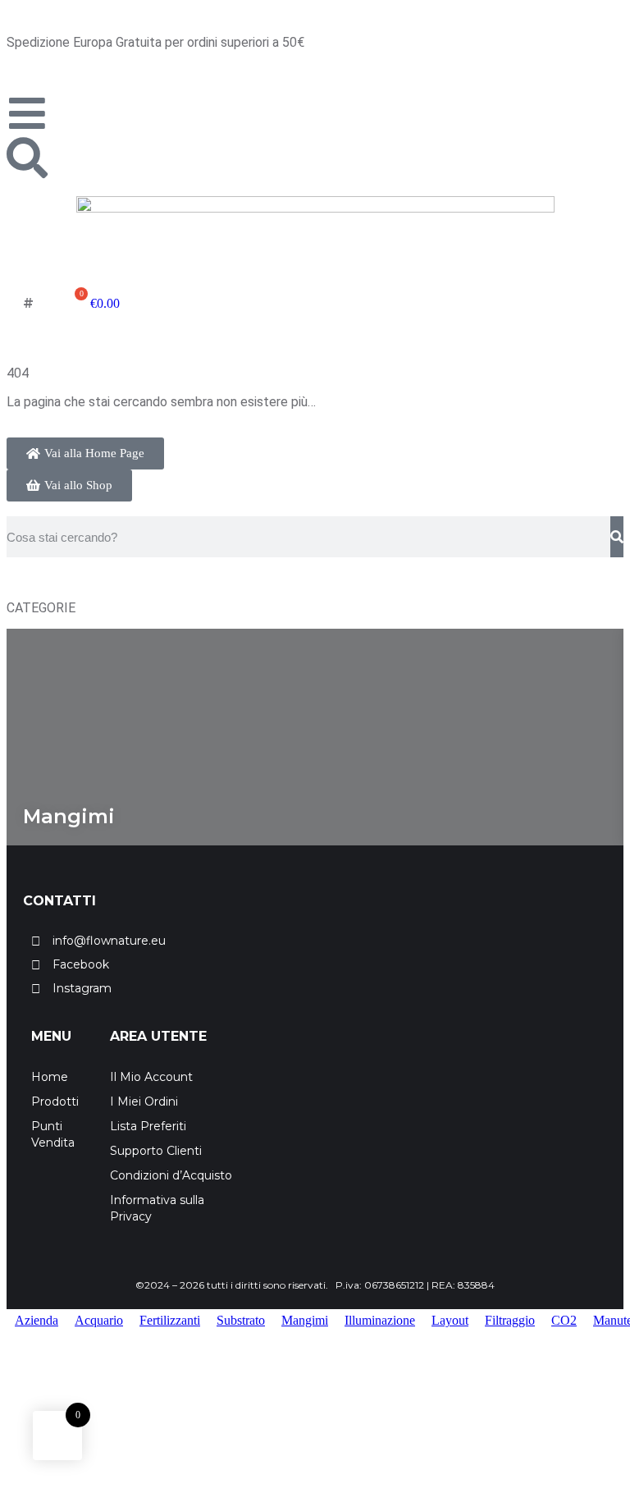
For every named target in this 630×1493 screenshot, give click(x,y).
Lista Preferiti (148, 1126)
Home (49, 1076)
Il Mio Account (151, 1076)
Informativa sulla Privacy (157, 1208)
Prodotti (55, 1101)
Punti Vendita (53, 1134)
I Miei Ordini (144, 1101)
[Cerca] (616, 536)
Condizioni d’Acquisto (171, 1175)
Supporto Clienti (156, 1150)
